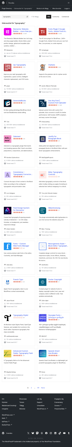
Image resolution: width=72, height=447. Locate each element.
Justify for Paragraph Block (54, 137)
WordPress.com (8, 415)
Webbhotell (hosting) (9, 405)
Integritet (5, 409)
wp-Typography (19, 65)
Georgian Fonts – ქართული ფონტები (56, 316)
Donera (57, 405)
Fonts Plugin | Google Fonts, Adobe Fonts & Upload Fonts (56, 30)
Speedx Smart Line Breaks (54, 352)
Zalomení (16, 136)
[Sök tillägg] (27, 17)
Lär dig (39, 399)
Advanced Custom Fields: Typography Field (23, 352)
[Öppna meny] (69, 3)
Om (3, 399)
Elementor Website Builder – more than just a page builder (22, 30)
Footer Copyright (55, 279)
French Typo (18, 279)
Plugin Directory (7, 8)
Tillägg (21, 405)
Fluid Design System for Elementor (21, 209)
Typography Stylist (20, 315)
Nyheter (4, 402)
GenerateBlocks (19, 101)
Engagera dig (58, 399)
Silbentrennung (54, 208)
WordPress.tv (42, 409)
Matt (4, 418)
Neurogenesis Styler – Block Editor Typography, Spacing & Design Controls (58, 245)
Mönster (22, 409)
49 (38, 388)
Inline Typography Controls (55, 173)
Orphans (51, 65)
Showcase (23, 399)
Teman (21, 402)
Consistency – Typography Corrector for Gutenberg (22, 173)
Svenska (9, 433)
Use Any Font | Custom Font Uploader (57, 102)
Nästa (43, 388)
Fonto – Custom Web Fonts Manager (21, 245)
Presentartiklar (60, 409)
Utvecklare (40, 405)
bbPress (5, 421)
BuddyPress (7, 425)
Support (39, 402)
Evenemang (58, 402)
